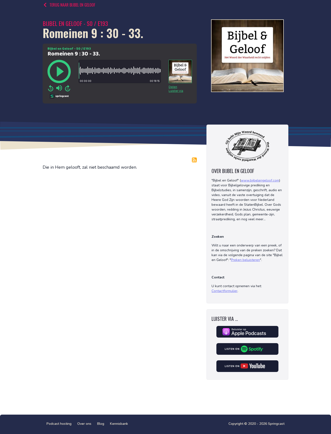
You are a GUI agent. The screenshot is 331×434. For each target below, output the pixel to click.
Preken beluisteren (245, 260)
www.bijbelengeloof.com (260, 180)
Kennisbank (119, 423)
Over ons (84, 423)
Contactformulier (224, 291)
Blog (100, 423)
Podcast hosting (59, 423)
